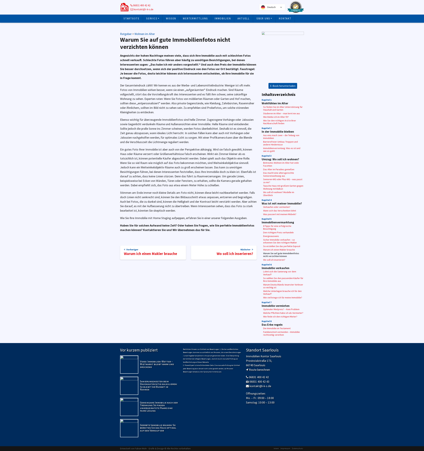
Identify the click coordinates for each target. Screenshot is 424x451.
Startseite (131, 18)
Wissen (171, 18)
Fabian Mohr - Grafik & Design (149, 448)
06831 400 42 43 (259, 381)
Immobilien (222, 18)
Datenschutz (297, 448)
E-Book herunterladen (282, 85)
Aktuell (244, 18)
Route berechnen (259, 370)
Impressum (285, 448)
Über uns (263, 18)
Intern (276, 448)
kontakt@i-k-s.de (143, 9)
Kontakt (285, 18)
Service (151, 18)
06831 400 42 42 (141, 5)
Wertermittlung (195, 18)
